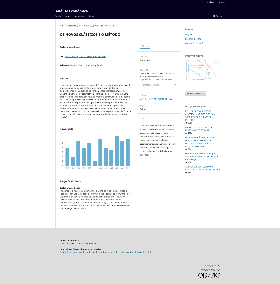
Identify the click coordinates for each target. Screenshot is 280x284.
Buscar (219, 16)
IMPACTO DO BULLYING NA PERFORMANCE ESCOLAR (198, 129)
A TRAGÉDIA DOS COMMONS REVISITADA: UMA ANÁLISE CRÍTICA (202, 168)
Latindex (102, 252)
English (188, 34)
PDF (146, 46)
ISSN (93, 252)
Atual (68, 16)
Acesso (222, 2)
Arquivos (79, 16)
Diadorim (83, 252)
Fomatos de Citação (150, 84)
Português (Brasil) (194, 43)
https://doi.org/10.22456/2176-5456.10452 (85, 56)
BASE (64, 252)
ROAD (139, 252)
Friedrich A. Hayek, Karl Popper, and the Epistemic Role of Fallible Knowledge (201, 156)
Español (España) (193, 38)
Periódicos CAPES (126, 252)
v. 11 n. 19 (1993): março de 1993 (93, 25)
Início (58, 16)
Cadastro (211, 2)
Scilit (147, 252)
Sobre (92, 16)
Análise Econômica (71, 10)
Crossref (73, 252)
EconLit (111, 252)
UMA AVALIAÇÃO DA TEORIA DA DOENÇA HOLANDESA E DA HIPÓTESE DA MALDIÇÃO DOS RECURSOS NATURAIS (200, 142)
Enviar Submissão (195, 93)
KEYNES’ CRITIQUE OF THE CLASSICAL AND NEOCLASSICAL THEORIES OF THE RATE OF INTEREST (200, 115)
